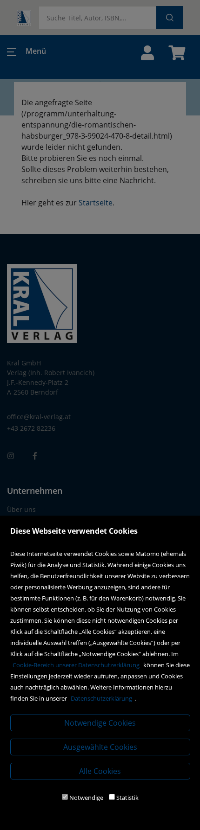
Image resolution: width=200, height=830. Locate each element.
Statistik (127, 797)
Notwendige (86, 797)
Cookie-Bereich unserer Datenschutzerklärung (76, 665)
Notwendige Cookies (100, 723)
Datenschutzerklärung (101, 698)
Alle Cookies (100, 771)
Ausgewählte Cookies (100, 747)
